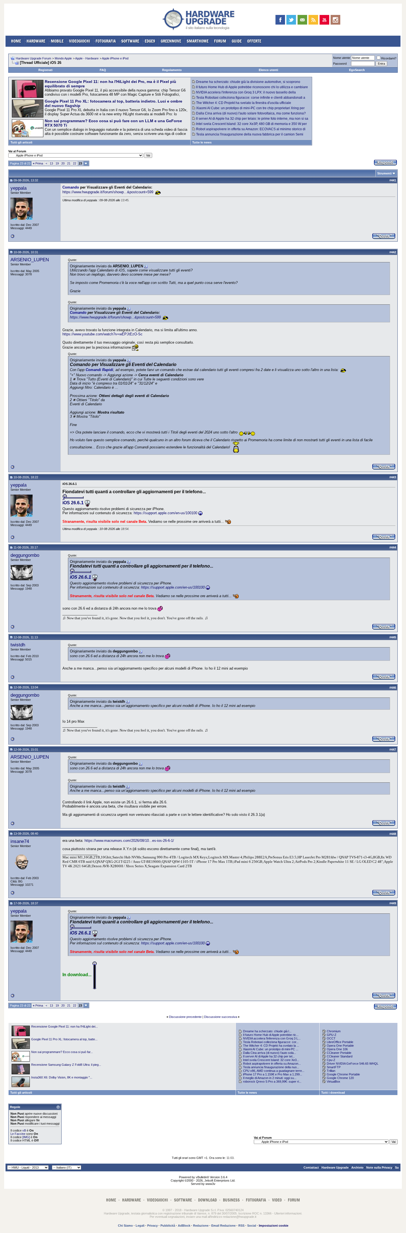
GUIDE (237, 41)
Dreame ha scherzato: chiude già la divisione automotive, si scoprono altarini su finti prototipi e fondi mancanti (246, 84)
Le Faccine (17, 1133)
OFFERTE (254, 41)
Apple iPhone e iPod (115, 58)
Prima (38, 163)
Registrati (45, 70)
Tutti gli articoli (21, 142)
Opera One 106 (337, 1049)
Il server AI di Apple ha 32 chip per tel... (269, 1056)
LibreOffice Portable (340, 1042)
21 (68, 163)
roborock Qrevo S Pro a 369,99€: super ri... (272, 1081)
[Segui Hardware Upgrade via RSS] (313, 20)
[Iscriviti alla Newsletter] (302, 20)
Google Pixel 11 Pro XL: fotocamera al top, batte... (64, 1039)
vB (24, 1130)
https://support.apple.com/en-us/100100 (165, 513)
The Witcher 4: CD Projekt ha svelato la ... (271, 1045)
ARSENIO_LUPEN (29, 259)
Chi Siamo (125, 1225)
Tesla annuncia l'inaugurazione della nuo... (271, 1067)
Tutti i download (333, 1092)
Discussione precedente (185, 1016)
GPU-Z (331, 1034)
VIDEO (277, 1200)
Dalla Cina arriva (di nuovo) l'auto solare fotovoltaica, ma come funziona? (251, 113)
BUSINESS (231, 1200)
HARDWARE (36, 41)
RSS (241, 1225)
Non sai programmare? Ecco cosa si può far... (62, 1052)
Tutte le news (202, 142)
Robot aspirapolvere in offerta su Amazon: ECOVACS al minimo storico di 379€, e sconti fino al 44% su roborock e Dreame (248, 131)
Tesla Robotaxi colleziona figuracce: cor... (271, 1042)
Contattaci (311, 1167)
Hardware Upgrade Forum (33, 58)
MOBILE (57, 41)
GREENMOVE (171, 41)
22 (74, 163)
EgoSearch (357, 70)
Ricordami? (388, 58)
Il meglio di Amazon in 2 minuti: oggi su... (269, 1078)
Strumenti (384, 173)
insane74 (19, 841)
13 (51, 163)
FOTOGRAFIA (106, 41)
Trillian (331, 1070)
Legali (140, 1225)
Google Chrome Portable (343, 1074)
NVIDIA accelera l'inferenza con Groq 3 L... (271, 1038)
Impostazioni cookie (273, 1225)
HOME (16, 41)
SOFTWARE (130, 41)
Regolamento (172, 70)
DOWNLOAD (207, 1200)
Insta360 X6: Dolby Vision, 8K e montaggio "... (61, 1077)
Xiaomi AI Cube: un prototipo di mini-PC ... (270, 1049)
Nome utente (341, 57)
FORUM (220, 41)
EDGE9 (150, 41)
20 (63, 163)
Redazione (201, 1225)
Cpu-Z (331, 1060)
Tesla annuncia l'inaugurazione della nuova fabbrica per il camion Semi (249, 134)
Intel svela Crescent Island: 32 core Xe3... (271, 1060)
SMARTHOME (198, 41)
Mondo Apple (63, 58)
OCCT (331, 1038)
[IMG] (26, 1137)
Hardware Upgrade (335, 1167)
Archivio (357, 1167)
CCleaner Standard (339, 1056)
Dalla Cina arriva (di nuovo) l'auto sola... (269, 1052)
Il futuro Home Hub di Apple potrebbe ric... (271, 1034)
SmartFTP (334, 1067)
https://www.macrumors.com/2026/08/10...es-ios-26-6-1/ (129, 840)
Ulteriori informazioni (287, 1213)
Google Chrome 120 (340, 1078)
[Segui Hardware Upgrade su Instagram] (335, 20)
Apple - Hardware (87, 58)
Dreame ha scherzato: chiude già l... (267, 1031)
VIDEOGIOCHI (79, 41)
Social (251, 1225)
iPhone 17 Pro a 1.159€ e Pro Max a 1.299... (272, 1074)
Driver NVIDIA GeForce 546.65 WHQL (352, 1063)
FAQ (103, 70)
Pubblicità (167, 1225)
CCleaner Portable (339, 1052)
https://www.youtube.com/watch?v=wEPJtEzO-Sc (102, 334)
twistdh (17, 644)
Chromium (334, 1031)
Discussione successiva (220, 1016)
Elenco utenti (268, 70)
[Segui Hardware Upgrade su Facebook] (280, 20)
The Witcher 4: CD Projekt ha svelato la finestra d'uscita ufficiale (243, 103)
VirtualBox (333, 1081)
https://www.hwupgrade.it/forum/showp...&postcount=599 (107, 192)
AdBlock (184, 1225)
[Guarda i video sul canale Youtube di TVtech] (324, 20)
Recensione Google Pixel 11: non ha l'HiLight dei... (64, 1026)
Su (397, 1167)
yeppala (18, 188)
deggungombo (24, 555)
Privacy (152, 1225)
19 (57, 163)
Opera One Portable (340, 1045)
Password (340, 63)
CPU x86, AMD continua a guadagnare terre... (273, 1070)
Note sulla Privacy (379, 1167)
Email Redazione (223, 1225)
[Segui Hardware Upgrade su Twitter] (291, 20)
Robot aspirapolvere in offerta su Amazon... (272, 1063)
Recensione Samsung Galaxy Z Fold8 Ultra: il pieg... (66, 1064)
